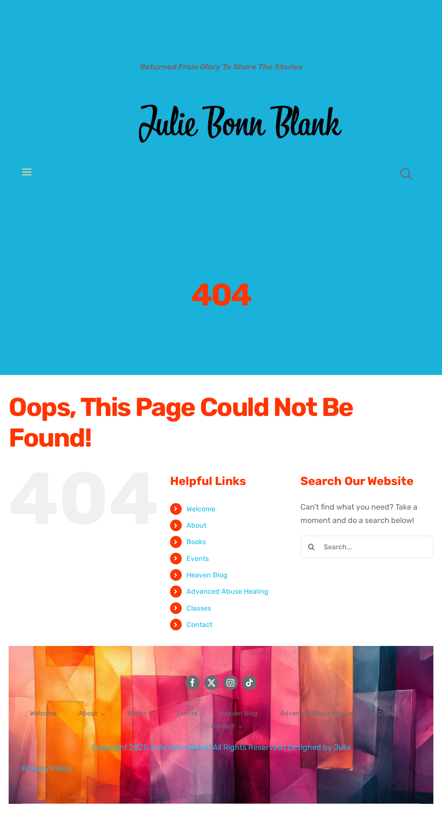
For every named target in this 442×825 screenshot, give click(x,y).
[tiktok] (249, 682)
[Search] (406, 173)
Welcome (200, 509)
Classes (198, 608)
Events (197, 558)
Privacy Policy (47, 768)
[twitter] (211, 682)
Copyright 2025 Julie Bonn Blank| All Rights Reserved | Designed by (213, 747)
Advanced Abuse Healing (227, 591)
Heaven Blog (206, 575)
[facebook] (192, 682)
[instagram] (230, 682)
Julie (342, 747)
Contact (199, 624)
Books (196, 542)
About (196, 525)
